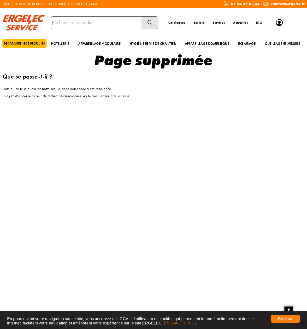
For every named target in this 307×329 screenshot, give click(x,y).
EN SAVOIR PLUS (180, 323)
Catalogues (176, 23)
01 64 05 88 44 (245, 4)
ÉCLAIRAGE (247, 43)
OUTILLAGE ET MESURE (282, 43)
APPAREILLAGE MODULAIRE (99, 43)
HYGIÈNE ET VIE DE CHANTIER (153, 43)
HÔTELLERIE (60, 43)
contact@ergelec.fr (288, 4)
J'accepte (285, 318)
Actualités (240, 23)
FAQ (259, 23)
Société (199, 23)
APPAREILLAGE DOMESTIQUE (207, 43)
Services (219, 23)
